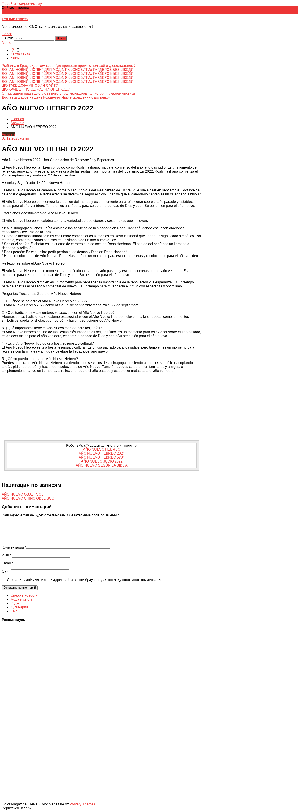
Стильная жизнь (15, 19)
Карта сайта (20, 54)
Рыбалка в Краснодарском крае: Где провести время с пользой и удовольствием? (69, 66)
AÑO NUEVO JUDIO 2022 (102, 461)
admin (24, 138)
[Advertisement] (102, 407)
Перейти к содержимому (22, 4)
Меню (6, 42)
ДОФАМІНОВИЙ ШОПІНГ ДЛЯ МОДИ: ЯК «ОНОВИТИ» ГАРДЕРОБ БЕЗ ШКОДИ (68, 70)
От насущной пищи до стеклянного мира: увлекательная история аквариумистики (68, 93)
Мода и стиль (21, 599)
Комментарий (14, 547)
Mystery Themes (82, 804)
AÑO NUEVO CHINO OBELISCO (28, 498)
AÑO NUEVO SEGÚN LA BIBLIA (102, 465)
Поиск (7, 34)
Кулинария (19, 607)
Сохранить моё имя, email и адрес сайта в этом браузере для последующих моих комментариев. (86, 580)
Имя (6, 555)
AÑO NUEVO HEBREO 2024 (102, 453)
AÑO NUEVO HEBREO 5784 (102, 457)
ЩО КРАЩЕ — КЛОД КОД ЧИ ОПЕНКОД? (36, 89)
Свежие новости (24, 595)
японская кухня (14, 11)
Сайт (6, 571)
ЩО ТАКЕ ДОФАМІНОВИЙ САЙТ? (30, 85)
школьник (97, 11)
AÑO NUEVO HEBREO (101, 449)
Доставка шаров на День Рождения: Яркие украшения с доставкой (56, 97)
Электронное (37, 11)
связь (15, 58)
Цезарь (110, 11)
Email (7, 563)
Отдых (16, 603)
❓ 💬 (15, 50)
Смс (14, 611)
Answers (8, 134)
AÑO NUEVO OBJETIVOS (23, 494)
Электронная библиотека (68, 11)
